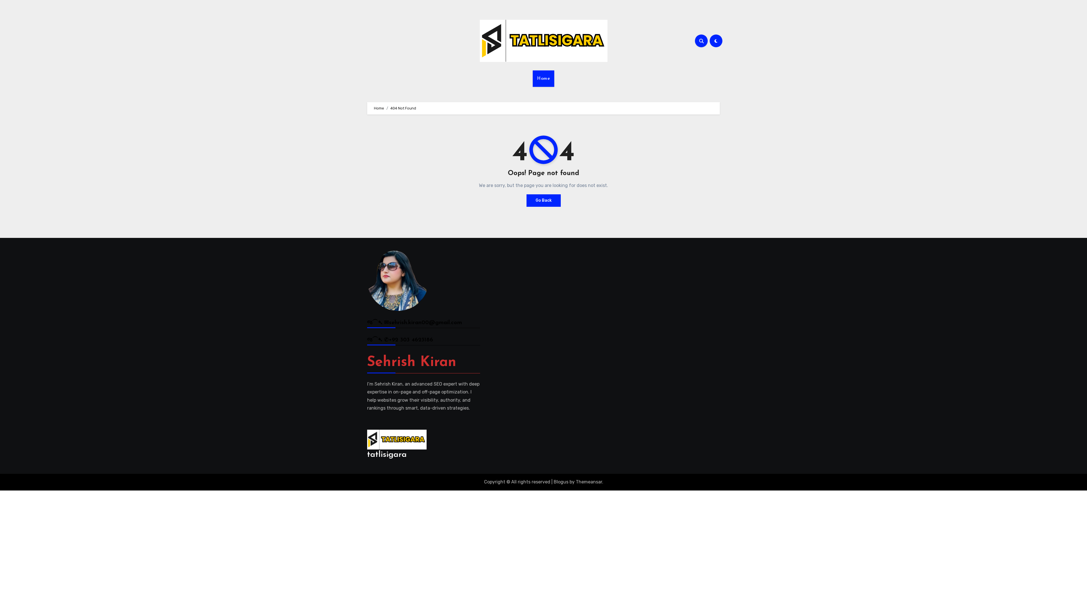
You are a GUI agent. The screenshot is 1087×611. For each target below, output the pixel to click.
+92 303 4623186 (411, 340)
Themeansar (589, 482)
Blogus (561, 482)
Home (543, 78)
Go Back (544, 200)
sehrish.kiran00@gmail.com (425, 323)
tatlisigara (387, 454)
